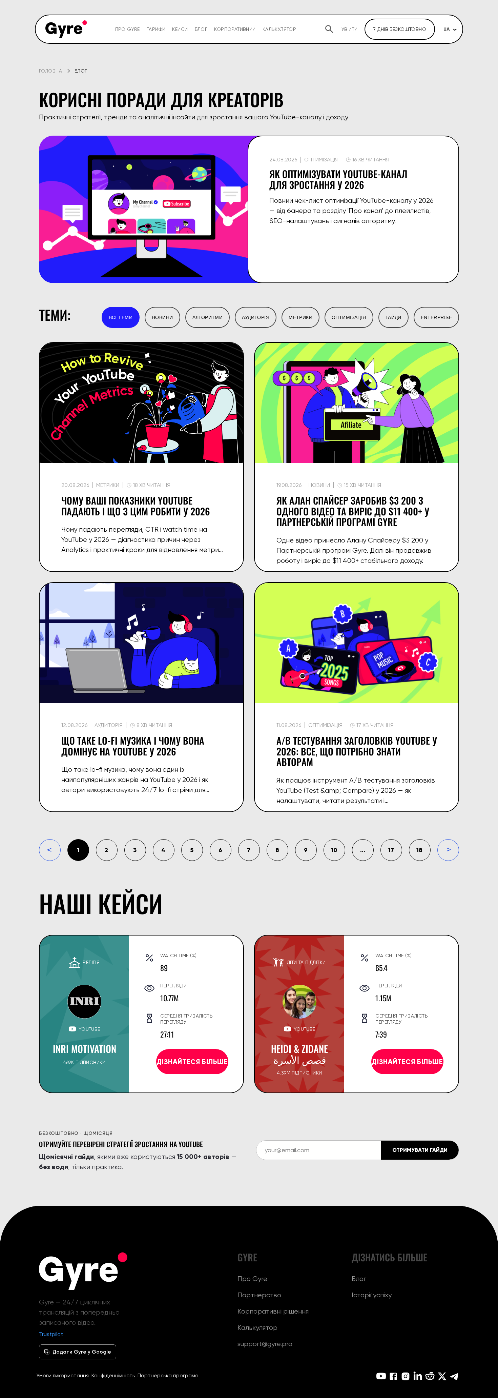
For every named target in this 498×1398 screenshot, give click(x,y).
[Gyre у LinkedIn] (417, 1376)
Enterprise (436, 317)
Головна (50, 71)
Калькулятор (279, 29)
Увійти (349, 29)
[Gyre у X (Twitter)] (442, 1376)
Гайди (393, 317)
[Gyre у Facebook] (393, 1376)
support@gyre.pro (264, 1344)
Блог (201, 29)
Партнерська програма (168, 1375)
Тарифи (156, 29)
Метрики (300, 317)
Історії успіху (372, 1295)
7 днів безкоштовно (399, 29)
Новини (162, 317)
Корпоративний (234, 29)
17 (391, 850)
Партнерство (259, 1295)
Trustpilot (51, 1334)
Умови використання (62, 1375)
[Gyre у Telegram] (454, 1376)
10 (334, 850)
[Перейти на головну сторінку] (66, 29)
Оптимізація (349, 317)
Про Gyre (127, 29)
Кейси (180, 29)
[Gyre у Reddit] (430, 1376)
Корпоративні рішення (273, 1311)
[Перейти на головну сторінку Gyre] (83, 1271)
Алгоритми (207, 317)
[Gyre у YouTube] (381, 1376)
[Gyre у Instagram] (405, 1376)
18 (419, 850)
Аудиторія (255, 317)
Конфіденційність (113, 1375)
